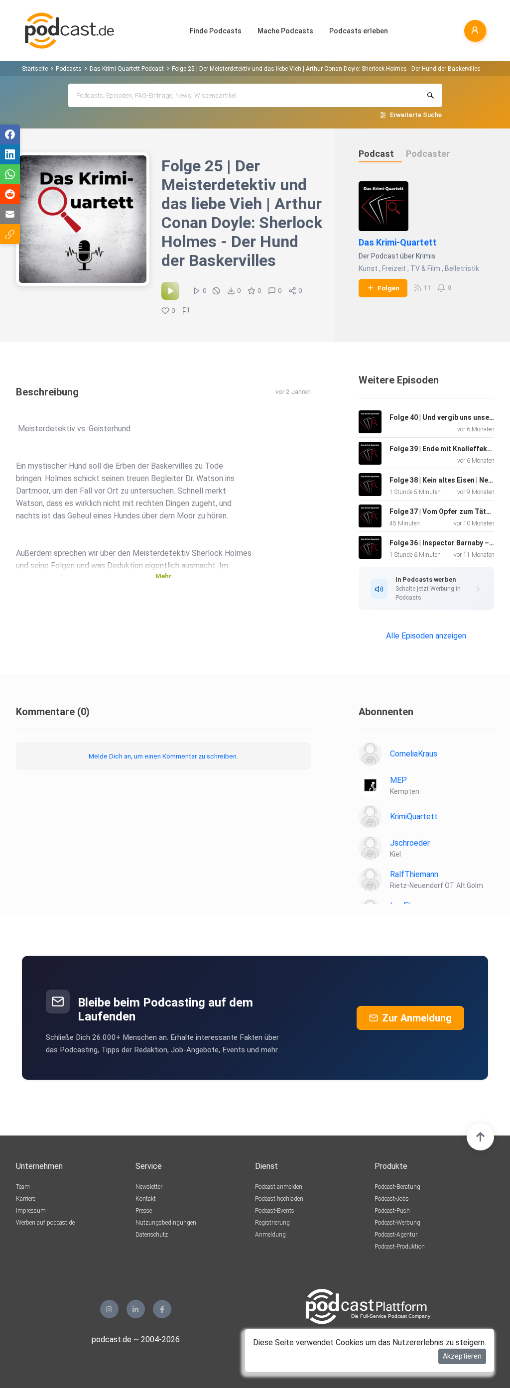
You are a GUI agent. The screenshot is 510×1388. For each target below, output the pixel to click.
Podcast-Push (392, 1210)
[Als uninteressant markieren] (216, 291)
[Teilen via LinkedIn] (10, 154)
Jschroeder (410, 843)
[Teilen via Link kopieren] (10, 234)
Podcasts (69, 68)
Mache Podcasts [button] (285, 31)
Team (23, 1186)
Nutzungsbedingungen (165, 1222)
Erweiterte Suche (416, 115)
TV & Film (425, 268)
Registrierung (272, 1222)
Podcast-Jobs (392, 1198)
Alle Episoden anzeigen (426, 635)
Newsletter (148, 1186)
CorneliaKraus (413, 753)
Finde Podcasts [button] (216, 31)
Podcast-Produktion (400, 1246)
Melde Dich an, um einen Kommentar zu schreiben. (163, 756)
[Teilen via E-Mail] (10, 214)
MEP (398, 780)
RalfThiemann (414, 874)
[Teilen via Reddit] (10, 194)
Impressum (31, 1210)
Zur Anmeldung (417, 1018)
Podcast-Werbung (397, 1222)
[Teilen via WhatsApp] (10, 174)
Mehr (163, 576)
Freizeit (394, 268)
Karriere (25, 1198)
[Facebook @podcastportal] (162, 1309)
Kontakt (145, 1198)
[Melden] (186, 311)
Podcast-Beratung (397, 1186)
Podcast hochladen (279, 1198)
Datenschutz (151, 1234)
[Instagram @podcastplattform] (109, 1309)
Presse (143, 1210)
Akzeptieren (462, 1356)
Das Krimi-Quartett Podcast (127, 68)
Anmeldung (270, 1234)
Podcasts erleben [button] (358, 31)
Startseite (35, 68)
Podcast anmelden (278, 1186)
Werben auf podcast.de (45, 1222)
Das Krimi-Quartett (398, 242)
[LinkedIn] (136, 1309)
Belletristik (462, 268)
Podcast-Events (274, 1210)
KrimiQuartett (414, 816)
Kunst (368, 268)
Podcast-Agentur (396, 1234)
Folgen (388, 288)
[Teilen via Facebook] (10, 134)
